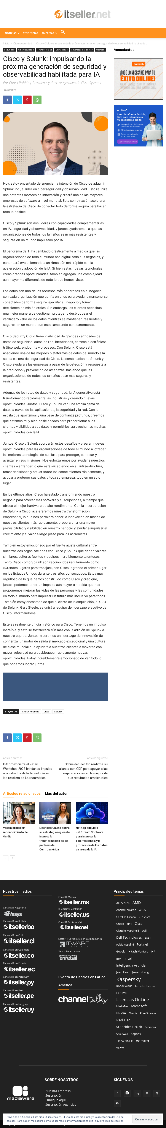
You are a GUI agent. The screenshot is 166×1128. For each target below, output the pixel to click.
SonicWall (122, 1034)
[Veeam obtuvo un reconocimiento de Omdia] (19, 813)
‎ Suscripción (53, 1095)
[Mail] (147, 1093)
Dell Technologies (129, 937)
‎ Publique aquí (55, 1100)
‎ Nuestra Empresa (58, 1091)
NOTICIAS (10, 33)
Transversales (44, 49)
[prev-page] (5, 858)
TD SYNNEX (124, 1041)
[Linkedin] (137, 1093)
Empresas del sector (82, 49)
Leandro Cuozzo (145, 986)
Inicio (6, 43)
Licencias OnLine (132, 999)
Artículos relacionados (22, 793)
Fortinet (142, 944)
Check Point (124, 924)
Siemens (150, 1027)
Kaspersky (128, 979)
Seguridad (9, 49)
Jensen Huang (140, 972)
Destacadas (62, 49)
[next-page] (12, 858)
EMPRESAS (48, 33)
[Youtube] (117, 1103)
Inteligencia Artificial (131, 965)
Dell (144, 931)
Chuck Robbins (30, 711)
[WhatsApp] (37, 100)
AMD (136, 902)
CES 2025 (144, 917)
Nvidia (121, 1013)
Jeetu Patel (122, 972)
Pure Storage (148, 1013)
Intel (128, 958)
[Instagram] (127, 1093)
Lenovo (121, 993)
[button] (63, 33)
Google (120, 951)
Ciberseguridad (22, 43)
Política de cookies (112, 1121)
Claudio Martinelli (127, 931)
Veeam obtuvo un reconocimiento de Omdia (15, 832)
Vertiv (120, 1048)
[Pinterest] (27, 100)
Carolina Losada (126, 917)
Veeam (142, 1040)
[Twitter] (17, 100)
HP (153, 951)
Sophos (136, 1034)
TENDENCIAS (30, 33)
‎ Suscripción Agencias (60, 1104)
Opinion (100, 49)
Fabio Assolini (125, 944)
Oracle (133, 1013)
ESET (148, 937)
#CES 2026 (122, 903)
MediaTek (122, 1006)
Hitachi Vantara (138, 951)
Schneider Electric (129, 1027)
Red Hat (123, 1020)
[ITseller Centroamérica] (83, 14)
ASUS (142, 910)
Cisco (46, 711)
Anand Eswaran (126, 910)
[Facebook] (7, 100)
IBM (118, 959)
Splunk (58, 711)
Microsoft (139, 1006)
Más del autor (56, 793)
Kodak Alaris (124, 986)
